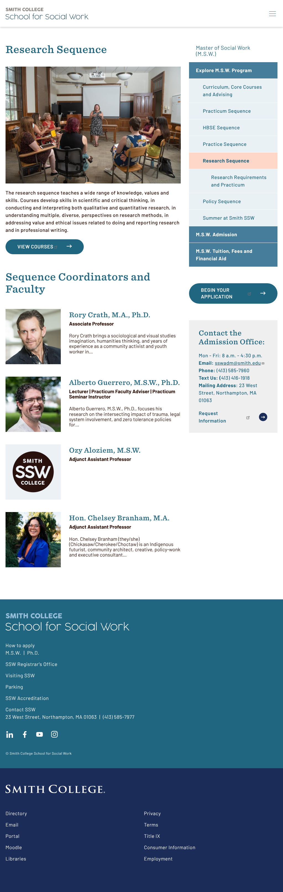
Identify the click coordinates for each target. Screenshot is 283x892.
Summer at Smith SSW (229, 218)
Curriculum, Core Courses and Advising (232, 90)
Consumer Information (169, 847)
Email (12, 825)
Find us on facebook (24, 734)
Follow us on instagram (54, 734)
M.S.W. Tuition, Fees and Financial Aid (224, 254)
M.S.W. (13, 653)
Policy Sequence (222, 201)
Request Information (212, 417)
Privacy (152, 813)
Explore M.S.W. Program (224, 70)
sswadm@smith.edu (238, 363)
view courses (35, 246)
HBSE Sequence (221, 127)
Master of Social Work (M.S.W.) (223, 50)
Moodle (14, 847)
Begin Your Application (216, 293)
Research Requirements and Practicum (239, 181)
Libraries (16, 859)
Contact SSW (21, 709)
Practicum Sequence (227, 111)
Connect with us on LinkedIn (10, 734)
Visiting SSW (20, 675)
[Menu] (272, 13)
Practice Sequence (225, 144)
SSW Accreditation (27, 698)
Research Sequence (226, 161)
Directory (16, 813)
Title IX (152, 836)
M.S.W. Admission (216, 234)
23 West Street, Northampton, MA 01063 (51, 717)
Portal (12, 836)
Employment (158, 859)
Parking (14, 687)
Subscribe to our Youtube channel (39, 734)
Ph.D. (33, 653)
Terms (151, 825)
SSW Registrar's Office (31, 664)
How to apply (20, 645)
